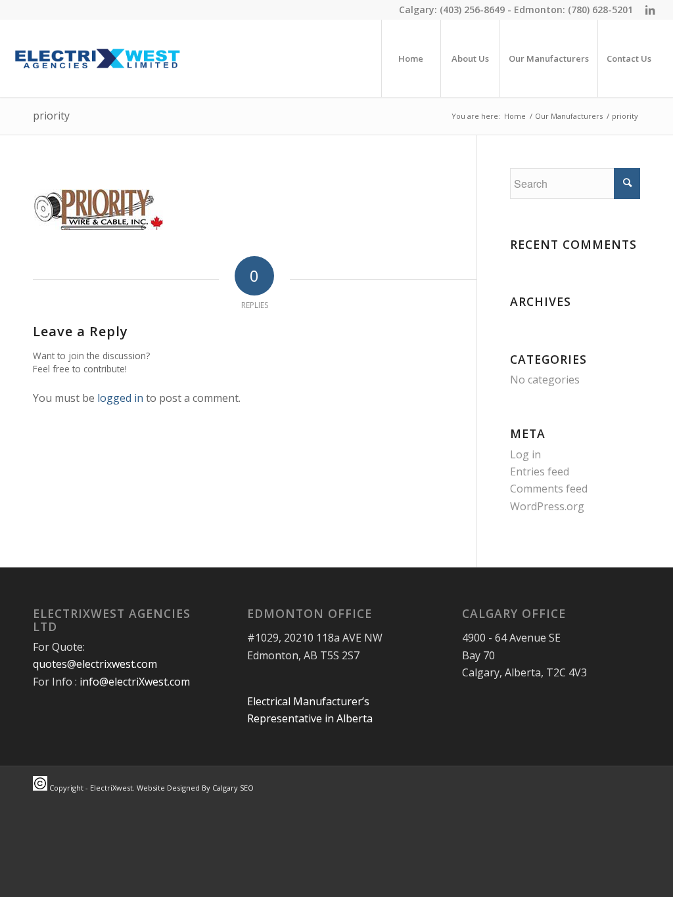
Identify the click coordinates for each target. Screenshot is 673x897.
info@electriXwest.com (135, 681)
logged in (120, 398)
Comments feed (549, 488)
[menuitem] (410, 58)
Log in (525, 454)
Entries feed (539, 471)
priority (51, 115)
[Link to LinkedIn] (650, 10)
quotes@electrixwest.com (95, 664)
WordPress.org (547, 506)
